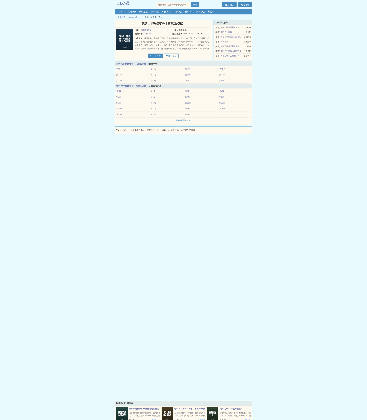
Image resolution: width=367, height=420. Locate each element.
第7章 (187, 97)
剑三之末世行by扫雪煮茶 (231, 51)
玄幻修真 (132, 11)
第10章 (153, 81)
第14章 (153, 75)
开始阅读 (157, 56)
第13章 (188, 75)
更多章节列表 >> (183, 120)
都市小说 (155, 11)
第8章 (221, 81)
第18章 (153, 69)
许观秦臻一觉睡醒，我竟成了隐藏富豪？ (231, 56)
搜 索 (195, 5)
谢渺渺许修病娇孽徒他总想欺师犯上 (145, 408)
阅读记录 (245, 5)
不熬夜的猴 (246, 37)
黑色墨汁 (247, 42)
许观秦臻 (224, 42)
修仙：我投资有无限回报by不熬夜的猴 (191, 408)
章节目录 (172, 56)
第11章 (119, 81)
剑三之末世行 (226, 32)
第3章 (187, 91)
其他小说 (212, 11)
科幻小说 (189, 11)
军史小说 (166, 11)
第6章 (153, 97)
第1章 (118, 91)
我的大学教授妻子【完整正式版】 (132, 63)
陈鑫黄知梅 (146, 30)
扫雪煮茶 (247, 32)
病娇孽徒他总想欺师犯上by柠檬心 (231, 27)
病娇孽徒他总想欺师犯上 (231, 46)
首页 (120, 11)
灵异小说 (200, 11)
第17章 (188, 69)
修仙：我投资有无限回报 (231, 37)
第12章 (222, 75)
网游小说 (177, 11)
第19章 (148, 33)
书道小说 (122, 3)
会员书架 (229, 5)
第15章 (119, 75)
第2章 (153, 91)
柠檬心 (248, 27)
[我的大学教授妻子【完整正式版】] (125, 39)
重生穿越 (143, 11)
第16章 (222, 69)
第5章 (118, 97)
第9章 (187, 81)
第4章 (221, 91)
